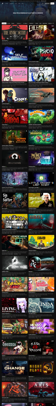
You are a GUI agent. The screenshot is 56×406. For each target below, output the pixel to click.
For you (8, 23)
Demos (37, 23)
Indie (40, 23)
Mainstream (45, 23)
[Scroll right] (53, 23)
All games (4, 23)
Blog (19, 3)
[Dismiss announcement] (54, 1)
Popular (12, 23)
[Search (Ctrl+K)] (43, 3)
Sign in (52, 3)
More (22, 3)
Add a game (47, 3)
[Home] (2, 3)
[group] (28, 23)
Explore (6, 3)
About (16, 3)
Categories (12, 3)
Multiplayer (50, 23)
